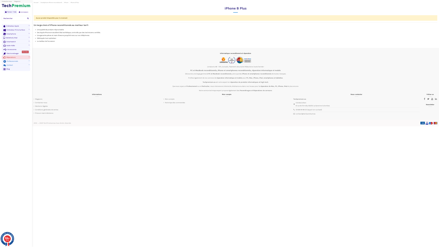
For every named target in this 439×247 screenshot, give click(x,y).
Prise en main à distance (44, 113)
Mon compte (169, 99)
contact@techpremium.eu (305, 114)
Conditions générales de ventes (46, 110)
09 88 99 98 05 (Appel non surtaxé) (309, 110)
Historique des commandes (175, 103)
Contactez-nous (7, 1)
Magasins (17, 1)
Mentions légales (41, 106)
